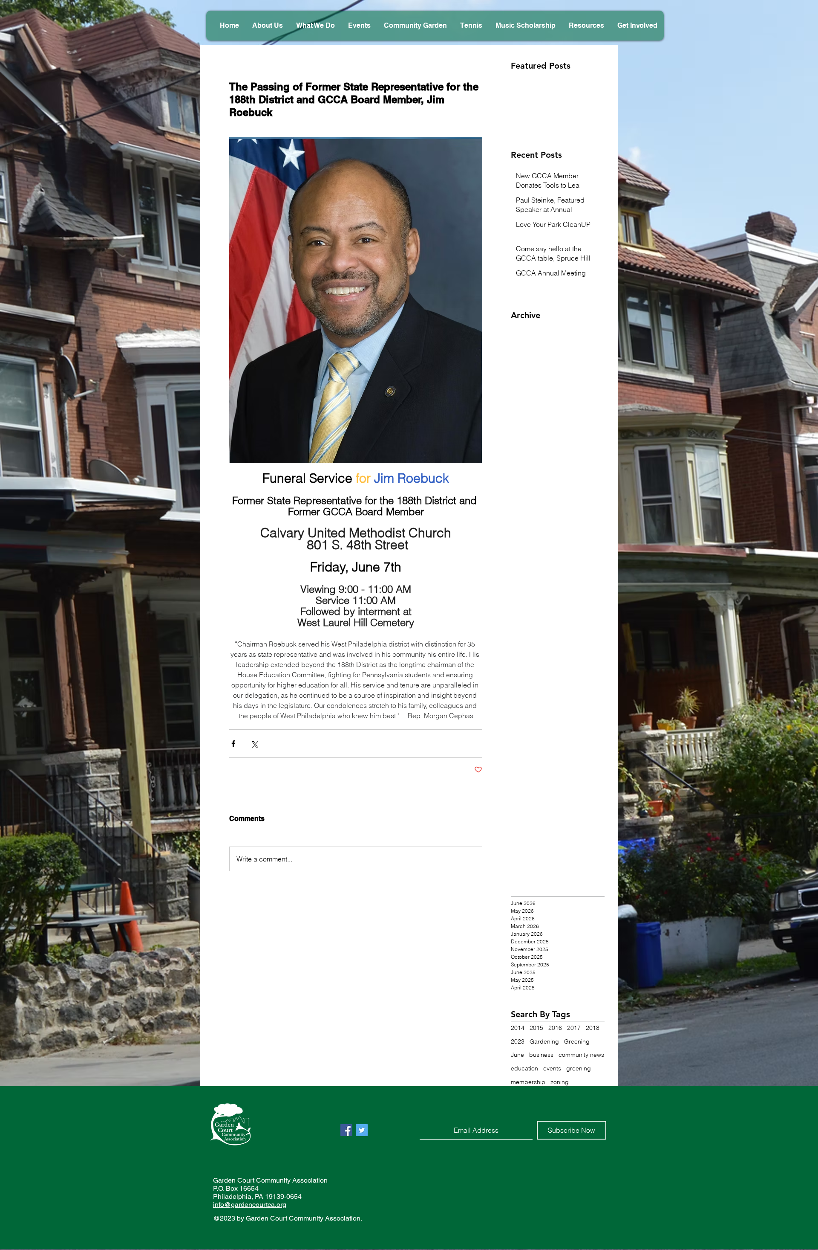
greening (578, 1068)
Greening (577, 1041)
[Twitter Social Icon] (362, 1130)
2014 (517, 1028)
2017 (574, 1028)
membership (528, 1082)
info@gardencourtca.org (249, 1205)
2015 (536, 1028)
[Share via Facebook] (233, 744)
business (541, 1055)
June (517, 1055)
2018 (592, 1028)
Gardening (544, 1041)
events (552, 1068)
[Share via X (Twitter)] (254, 744)
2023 (517, 1041)
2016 (555, 1028)
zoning (559, 1082)
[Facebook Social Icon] (346, 1130)
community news (581, 1055)
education (524, 1068)
